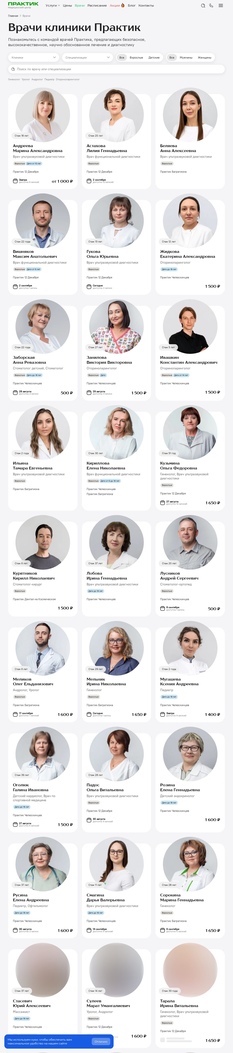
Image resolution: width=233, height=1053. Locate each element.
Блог (132, 5)
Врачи (80, 5)
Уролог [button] (26, 79)
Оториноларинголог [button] (68, 79)
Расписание (97, 5)
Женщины (204, 57)
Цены (67, 5)
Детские (154, 57)
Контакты (146, 5)
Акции (115, 5)
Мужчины (186, 57)
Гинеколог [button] (14, 79)
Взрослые (136, 57)
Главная (13, 16)
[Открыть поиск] (203, 5)
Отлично (101, 1041)
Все (121, 57)
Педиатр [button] (49, 79)
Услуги (51, 5)
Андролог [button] (37, 79)
